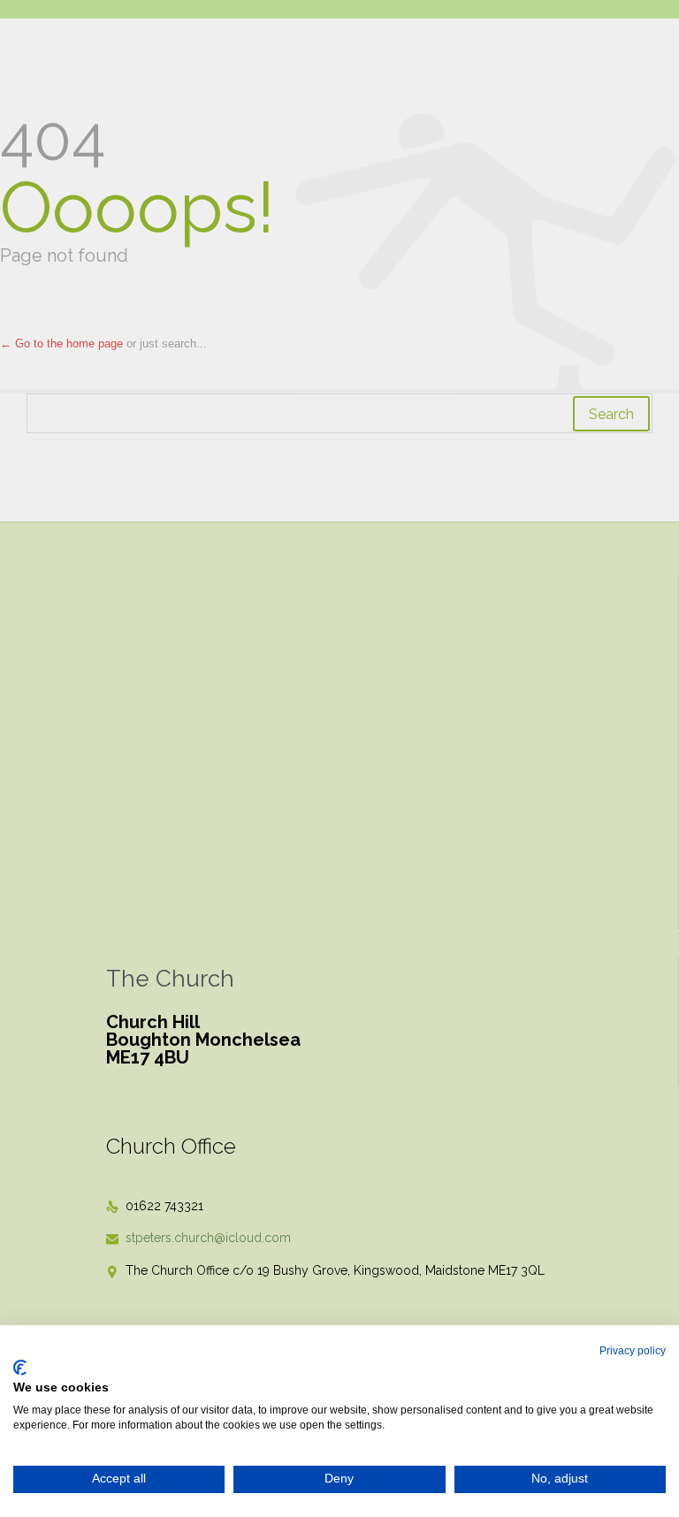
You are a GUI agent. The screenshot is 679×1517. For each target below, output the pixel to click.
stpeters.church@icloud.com (198, 1238)
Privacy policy (632, 1351)
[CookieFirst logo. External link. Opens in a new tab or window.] (20, 1368)
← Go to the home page (61, 343)
